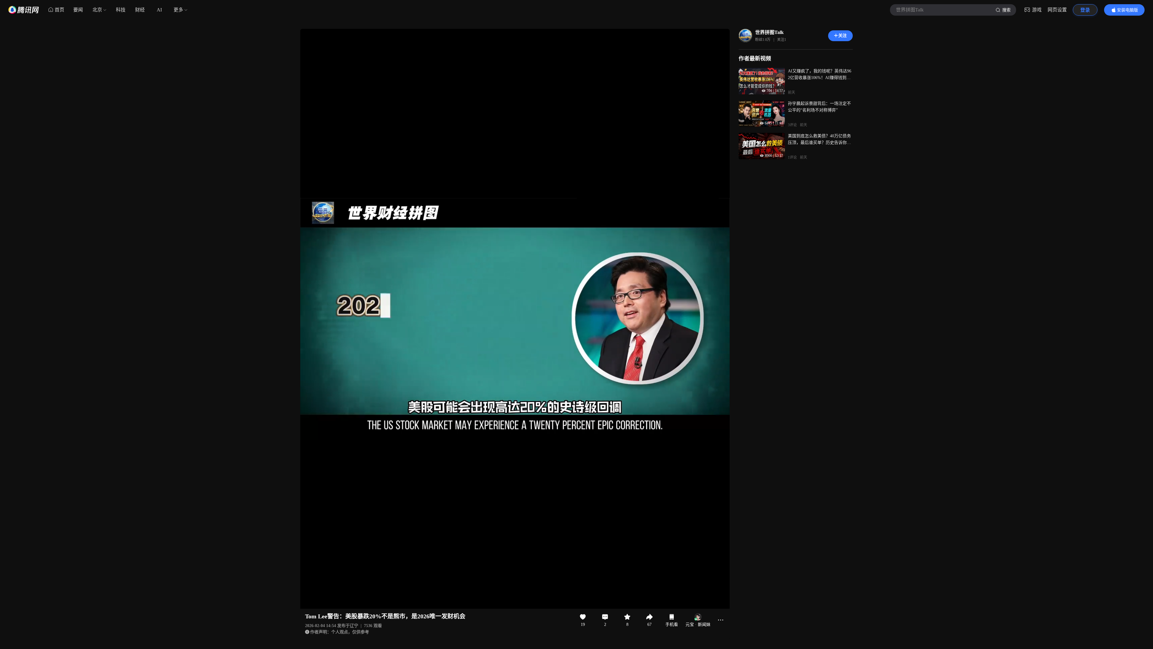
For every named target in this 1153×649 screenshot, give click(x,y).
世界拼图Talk (769, 32)
